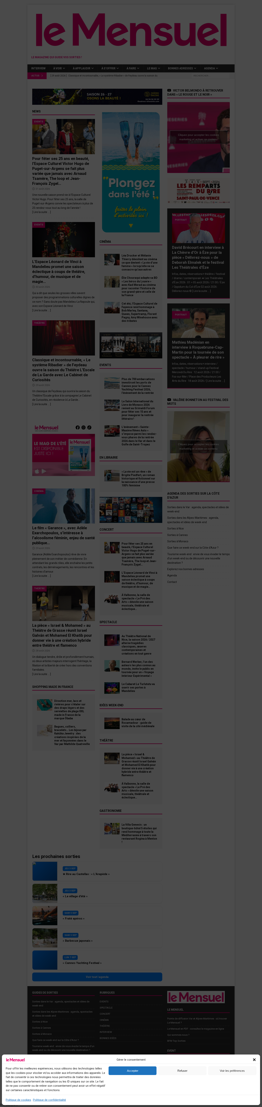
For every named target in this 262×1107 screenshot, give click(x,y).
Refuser (182, 1070)
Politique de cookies (18, 1100)
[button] (254, 1060)
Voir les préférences (232, 1070)
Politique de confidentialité (49, 1100)
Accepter (132, 1070)
